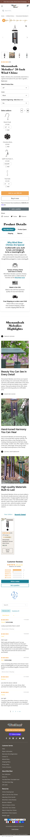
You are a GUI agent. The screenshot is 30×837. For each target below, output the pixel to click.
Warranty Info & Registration (9, 754)
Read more (4, 81)
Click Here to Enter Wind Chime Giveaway (15, 1)
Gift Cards (5, 785)
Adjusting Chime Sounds (8, 797)
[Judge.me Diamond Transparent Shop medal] (14, 595)
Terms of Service (6, 767)
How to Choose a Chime (8, 805)
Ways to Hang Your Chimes (9, 810)
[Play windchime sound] (7, 537)
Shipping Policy (6, 762)
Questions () (15, 611)
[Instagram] (10, 738)
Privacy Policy (5, 764)
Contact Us (5, 756)
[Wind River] (14, 6)
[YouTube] (20, 738)
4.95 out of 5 (19, 565)
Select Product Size (7, 84)
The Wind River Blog (7, 782)
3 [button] (15, 711)
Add (8, 130)
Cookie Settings (15, 829)
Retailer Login (6, 815)
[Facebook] (6, 738)
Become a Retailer (7, 802)
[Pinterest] (13, 738)
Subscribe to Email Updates (15, 730)
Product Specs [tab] (22, 229)
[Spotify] (23, 738)
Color (3, 92)
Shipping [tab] (10, 233)
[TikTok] (16, 738)
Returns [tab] (19, 233)
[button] (27, 6)
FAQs (3, 749)
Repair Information (7, 751)
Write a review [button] (15, 581)
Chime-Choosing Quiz (8, 792)
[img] (4, 620)
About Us (4, 777)
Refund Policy (5, 759)
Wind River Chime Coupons (9, 813)
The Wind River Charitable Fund (10, 779)
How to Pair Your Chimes (8, 807)
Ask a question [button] (15, 585)
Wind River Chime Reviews (9, 800)
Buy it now (15, 198)
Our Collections (6, 774)
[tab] (8, 514)
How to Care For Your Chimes (10, 794)
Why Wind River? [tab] (9, 229)
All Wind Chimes (10, 16)
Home (2, 16)
